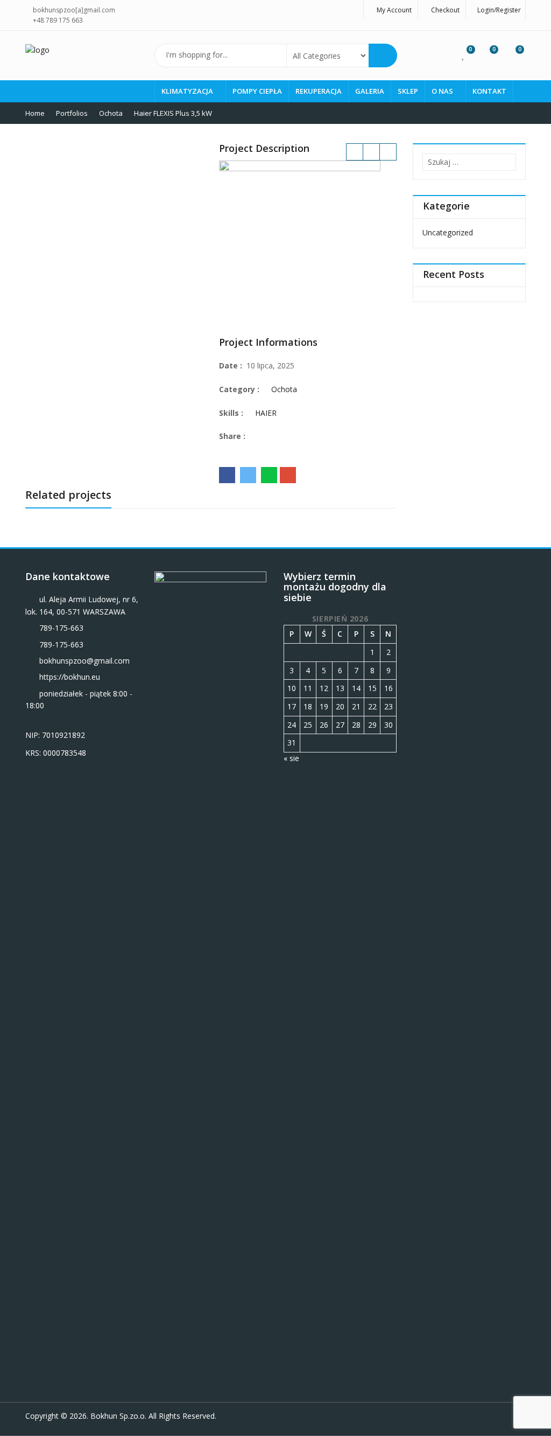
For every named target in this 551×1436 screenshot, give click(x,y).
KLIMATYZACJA (188, 91)
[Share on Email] (288, 475)
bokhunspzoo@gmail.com (84, 661)
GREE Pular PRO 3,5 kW (355, 152)
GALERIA (369, 91)
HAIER (266, 413)
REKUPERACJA (318, 91)
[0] (463, 54)
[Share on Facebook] (227, 475)
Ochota (284, 389)
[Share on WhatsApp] (269, 475)
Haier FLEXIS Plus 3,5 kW (388, 152)
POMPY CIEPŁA (257, 91)
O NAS (443, 91)
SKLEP (408, 91)
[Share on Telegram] (248, 475)
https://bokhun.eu (69, 677)
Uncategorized (447, 232)
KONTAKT (489, 91)
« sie (291, 758)
